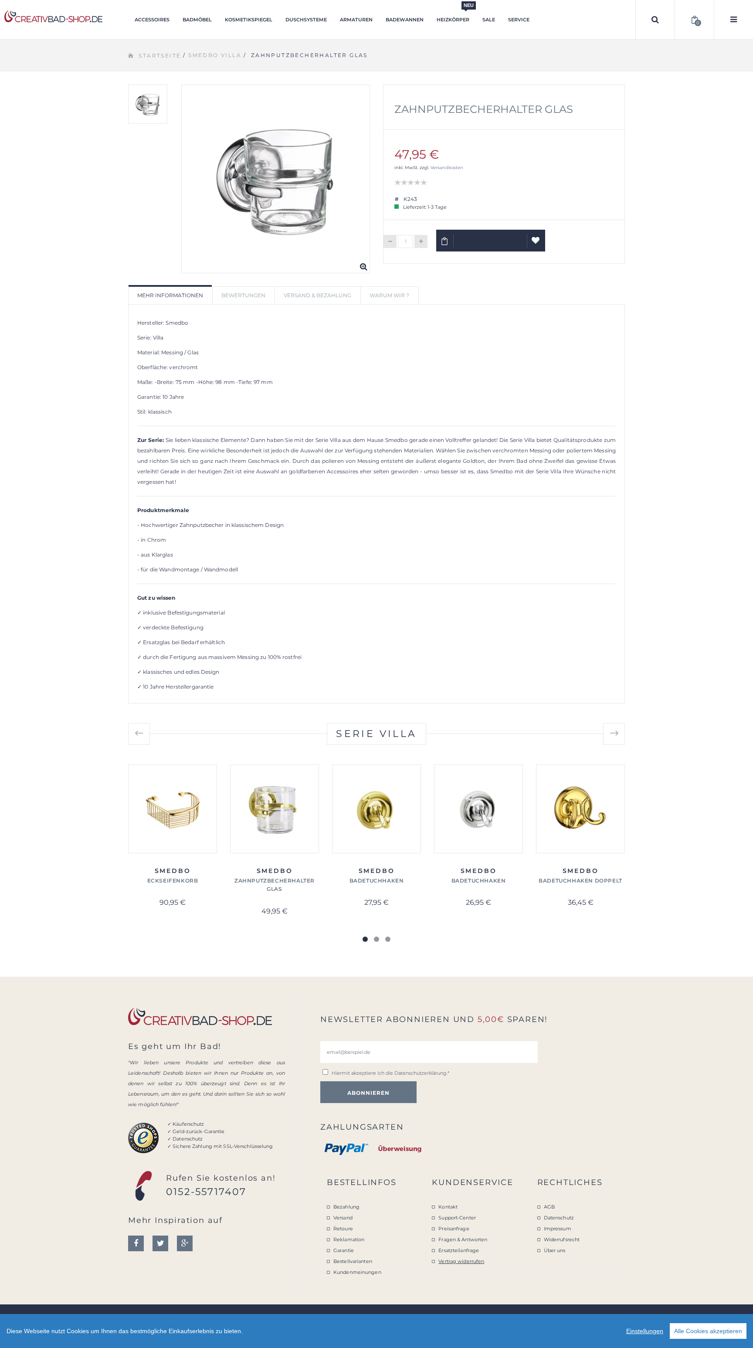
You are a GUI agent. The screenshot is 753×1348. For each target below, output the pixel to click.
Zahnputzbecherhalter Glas (483, 109)
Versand (343, 1218)
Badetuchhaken (376, 880)
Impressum (557, 1229)
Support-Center (457, 1218)
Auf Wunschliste (536, 240)
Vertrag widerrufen (461, 1261)
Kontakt (448, 1207)
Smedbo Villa (214, 55)
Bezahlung (346, 1207)
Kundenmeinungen (357, 1272)
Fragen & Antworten (462, 1239)
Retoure (343, 1229)
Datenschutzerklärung (420, 1073)
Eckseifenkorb (172, 880)
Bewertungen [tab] (243, 295)
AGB (549, 1207)
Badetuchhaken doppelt (580, 880)
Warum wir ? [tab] (389, 295)
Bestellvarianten (352, 1261)
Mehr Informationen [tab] (170, 295)
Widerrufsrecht (562, 1239)
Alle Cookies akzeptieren (708, 1331)
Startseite (160, 55)
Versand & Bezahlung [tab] (317, 295)
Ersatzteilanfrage (458, 1250)
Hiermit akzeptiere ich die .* (390, 1073)
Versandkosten (447, 167)
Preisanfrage (453, 1229)
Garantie (343, 1250)
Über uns (555, 1250)
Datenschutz (559, 1218)
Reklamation (348, 1239)
